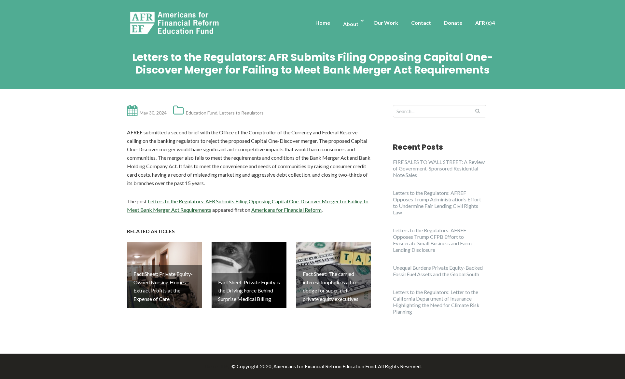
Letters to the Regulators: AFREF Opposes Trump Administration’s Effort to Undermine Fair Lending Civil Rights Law (437, 202)
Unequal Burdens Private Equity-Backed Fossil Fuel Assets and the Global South (438, 270)
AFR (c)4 (485, 23)
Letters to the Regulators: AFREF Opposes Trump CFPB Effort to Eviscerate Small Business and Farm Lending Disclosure (432, 240)
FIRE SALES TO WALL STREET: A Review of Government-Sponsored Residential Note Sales (439, 168)
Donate (453, 23)
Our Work (385, 23)
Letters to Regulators (241, 112)
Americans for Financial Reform (286, 210)
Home (322, 23)
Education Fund (201, 112)
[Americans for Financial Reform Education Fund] (176, 23)
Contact (421, 23)
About (350, 24)
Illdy (224, 366)
